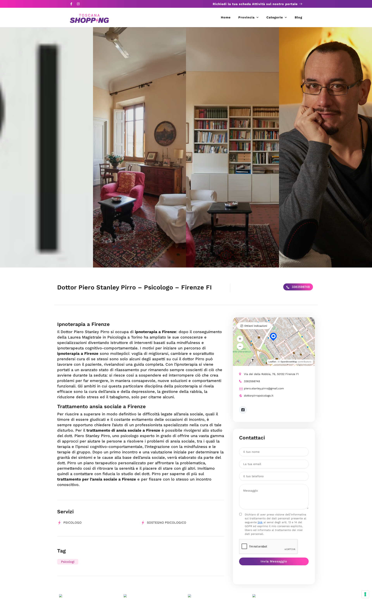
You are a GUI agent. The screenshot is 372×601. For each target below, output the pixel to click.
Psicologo (72, 522)
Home (226, 17)
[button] (240, 339)
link (260, 522)
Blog (298, 17)
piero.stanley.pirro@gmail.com (264, 388)
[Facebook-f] (71, 3)
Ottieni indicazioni (255, 325)
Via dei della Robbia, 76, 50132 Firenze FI (271, 374)
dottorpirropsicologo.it (258, 395)
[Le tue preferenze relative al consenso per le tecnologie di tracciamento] (365, 594)
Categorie (274, 17)
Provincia (246, 17)
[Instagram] (78, 3)
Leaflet (272, 361)
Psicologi (67, 562)
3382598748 (300, 287)
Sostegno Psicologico (166, 522)
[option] (46, 147)
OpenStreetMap (289, 361)
